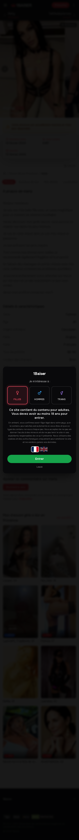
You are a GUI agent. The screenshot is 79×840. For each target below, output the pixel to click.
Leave (39, 466)
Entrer (39, 458)
